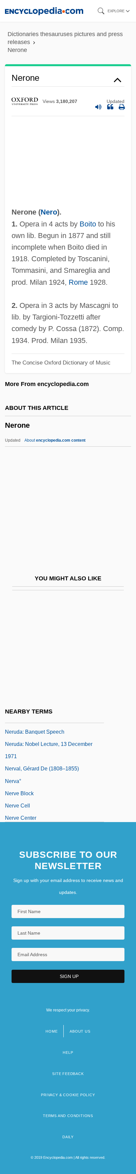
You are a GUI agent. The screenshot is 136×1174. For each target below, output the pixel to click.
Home (51, 1031)
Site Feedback (68, 1074)
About (54, 440)
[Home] (44, 11)
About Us (80, 1031)
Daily (68, 1137)
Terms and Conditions (68, 1116)
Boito (88, 224)
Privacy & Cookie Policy (68, 1095)
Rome (78, 282)
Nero (49, 212)
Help (68, 1052)
